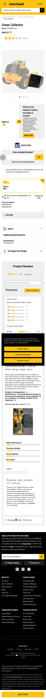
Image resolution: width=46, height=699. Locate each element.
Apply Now (28, 135)
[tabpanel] (23, 71)
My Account (27, 619)
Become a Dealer (8, 619)
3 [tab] (23, 96)
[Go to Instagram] (23, 570)
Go (39, 157)
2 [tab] (21, 96)
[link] (13, 274)
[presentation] (23, 421)
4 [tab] (25, 96)
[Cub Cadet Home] (16, 4)
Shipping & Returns (29, 625)
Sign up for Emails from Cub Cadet (22, 542)
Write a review (33, 291)
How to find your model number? (23, 162)
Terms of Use (36, 655)
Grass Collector (8, 19)
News (4, 590)
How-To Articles (7, 584)
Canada (10, 649)
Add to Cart (23, 694)
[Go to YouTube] (28, 570)
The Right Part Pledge (17, 251)
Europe (18, 649)
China (36, 649)
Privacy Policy (26, 544)
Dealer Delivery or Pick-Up (11, 616)
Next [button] (43, 73)
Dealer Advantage (8, 622)
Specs (10, 229)
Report (23, 472)
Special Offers (7, 587)
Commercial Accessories (26, 17)
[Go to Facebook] (17, 570)
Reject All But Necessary (23, 354)
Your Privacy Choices (25, 655)
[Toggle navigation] (5, 4)
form (11, 547)
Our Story (5, 581)
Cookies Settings (23, 348)
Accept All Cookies (23, 360)
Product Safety (28, 628)
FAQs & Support (28, 622)
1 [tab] (19, 96)
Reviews (9, 215)
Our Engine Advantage (10, 596)
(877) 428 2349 (28, 613)
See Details (26, 131)
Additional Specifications (14, 235)
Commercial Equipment (9, 17)
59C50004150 (8, 242)
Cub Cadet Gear (28, 598)
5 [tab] (27, 96)
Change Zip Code (39, 197)
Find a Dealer (6, 613)
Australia (28, 649)
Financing (5, 593)
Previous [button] (3, 73)
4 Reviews (28, 274)
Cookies (23, 657)
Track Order (27, 616)
